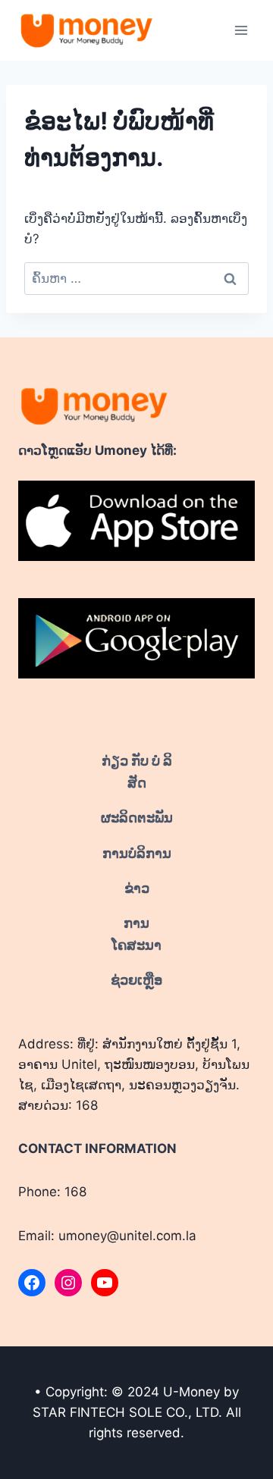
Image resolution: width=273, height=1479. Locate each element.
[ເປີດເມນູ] (241, 30)
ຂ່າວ (136, 888)
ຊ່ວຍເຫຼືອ (136, 980)
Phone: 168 (52, 1191)
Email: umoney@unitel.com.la (107, 1235)
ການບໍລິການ (136, 853)
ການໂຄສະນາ (136, 934)
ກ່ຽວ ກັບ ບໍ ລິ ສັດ (137, 772)
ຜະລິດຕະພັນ (137, 818)
